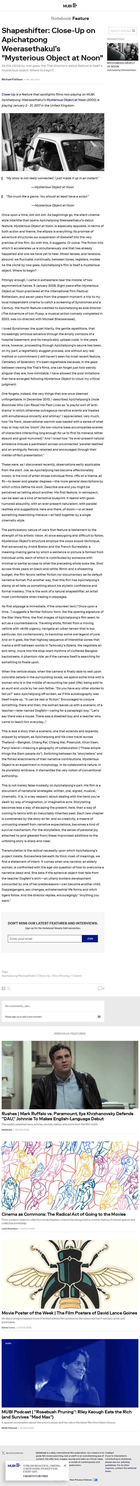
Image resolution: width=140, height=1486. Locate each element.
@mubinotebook (14, 1453)
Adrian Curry (8, 1327)
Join (90, 938)
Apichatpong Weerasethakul (19, 975)
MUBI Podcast (9, 1428)
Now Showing (61, 975)
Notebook (7, 1129)
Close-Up (8, 94)
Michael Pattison (12, 79)
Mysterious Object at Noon (66, 100)
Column (77, 975)
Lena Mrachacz (10, 1228)
